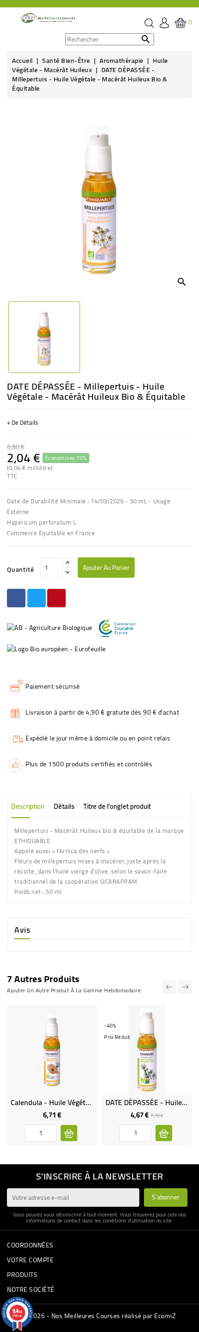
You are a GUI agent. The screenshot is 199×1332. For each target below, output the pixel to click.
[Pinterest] (56, 598)
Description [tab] (27, 806)
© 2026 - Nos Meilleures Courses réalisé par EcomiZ (99, 1315)
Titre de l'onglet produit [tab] (117, 806)
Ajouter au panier (106, 568)
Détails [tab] (64, 806)
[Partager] (16, 598)
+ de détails (22, 422)
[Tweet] (36, 598)
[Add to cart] (69, 1133)
